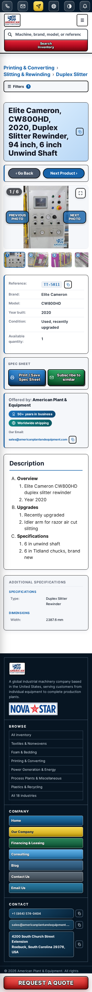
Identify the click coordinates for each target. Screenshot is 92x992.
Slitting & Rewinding (27, 74)
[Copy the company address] (79, 944)
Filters (18, 86)
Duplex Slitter (72, 74)
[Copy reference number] (68, 284)
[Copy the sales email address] (79, 925)
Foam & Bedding (24, 752)
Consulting (20, 854)
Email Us (18, 888)
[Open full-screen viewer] (80, 193)
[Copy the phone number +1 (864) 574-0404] (79, 913)
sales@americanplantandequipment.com (38, 439)
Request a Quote (46, 982)
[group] (46, 217)
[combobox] (46, 34)
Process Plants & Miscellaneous (36, 778)
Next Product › (63, 173)
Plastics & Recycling (26, 787)
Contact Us (20, 877)
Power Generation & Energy (33, 769)
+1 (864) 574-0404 (26, 913)
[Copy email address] (72, 440)
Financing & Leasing (27, 843)
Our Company (22, 832)
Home (16, 820)
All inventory (21, 735)
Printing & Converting (29, 68)
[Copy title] (80, 132)
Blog (15, 865)
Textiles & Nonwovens (29, 743)
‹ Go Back (24, 173)
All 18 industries (24, 795)
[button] (46, 217)
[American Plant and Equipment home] (12, 20)
